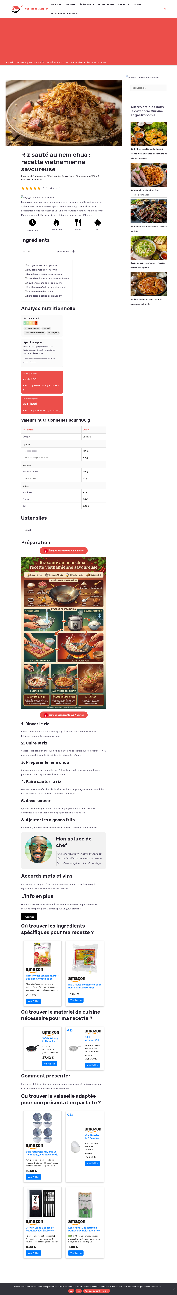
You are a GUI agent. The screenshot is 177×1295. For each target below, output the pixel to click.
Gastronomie (106, 4)
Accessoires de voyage (64, 13)
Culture (71, 4)
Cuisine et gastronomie (33, 175)
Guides (137, 4)
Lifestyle (123, 4)
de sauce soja (45, 274)
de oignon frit (44, 295)
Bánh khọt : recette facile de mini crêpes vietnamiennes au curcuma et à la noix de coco (149, 154)
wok (29, 529)
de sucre (40, 291)
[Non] (173, 1289)
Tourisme (56, 4)
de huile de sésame (48, 278)
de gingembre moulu (47, 287)
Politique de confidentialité (97, 1291)
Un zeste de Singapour (36, 9)
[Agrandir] (102, 560)
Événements (87, 4)
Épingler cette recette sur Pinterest (66, 550)
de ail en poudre (44, 282)
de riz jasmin (42, 265)
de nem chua (42, 269)
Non (79, 1291)
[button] (165, 9)
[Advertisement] (88, 40)
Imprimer (29, 916)
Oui (71, 1291)
